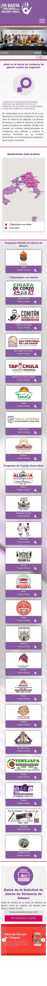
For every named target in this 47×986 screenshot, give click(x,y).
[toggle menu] (42, 20)
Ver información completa (23, 918)
